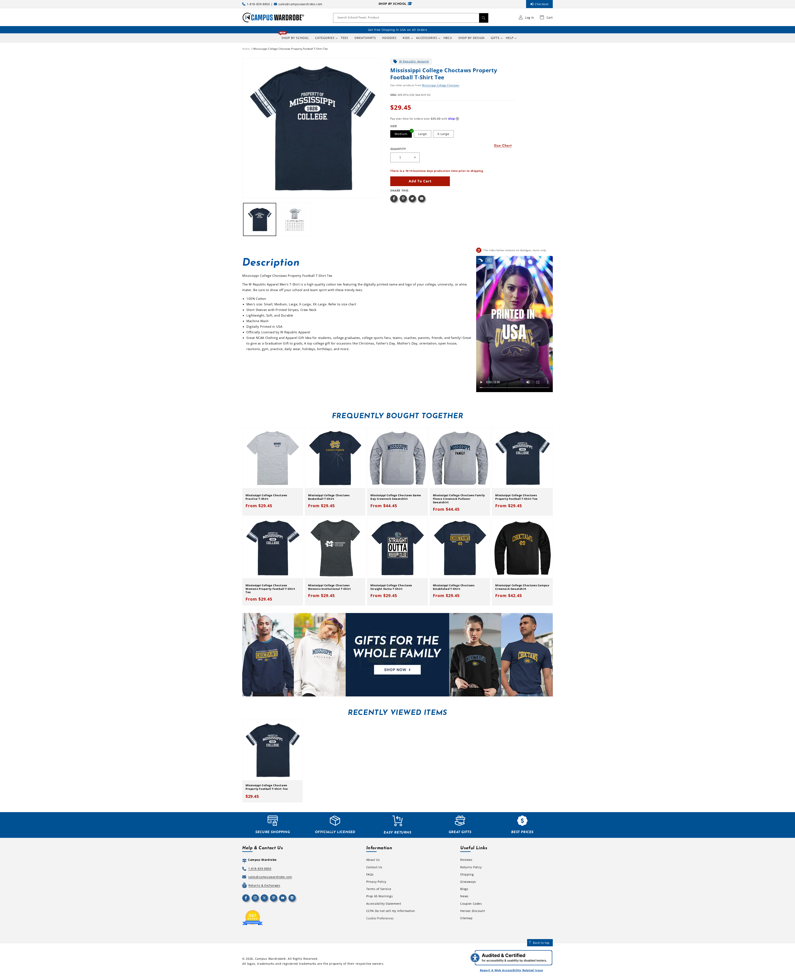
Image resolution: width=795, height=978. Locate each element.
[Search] (483, 18)
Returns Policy (471, 867)
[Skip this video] (480, 260)
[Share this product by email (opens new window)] (421, 198)
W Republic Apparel (414, 61)
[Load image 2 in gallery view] (294, 219)
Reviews (466, 860)
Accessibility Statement (383, 904)
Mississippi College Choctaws (440, 85)
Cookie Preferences (380, 918)
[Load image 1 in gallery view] (259, 219)
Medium (401, 134)
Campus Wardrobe (269, 959)
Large (422, 134)
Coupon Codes (471, 904)
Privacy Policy (376, 882)
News (464, 896)
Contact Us (374, 867)
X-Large (443, 134)
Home (246, 49)
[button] (325, 38)
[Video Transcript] (488, 260)
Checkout (542, 4)
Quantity (398, 149)
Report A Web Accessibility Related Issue (511, 970)
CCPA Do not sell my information (390, 911)
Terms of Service (378, 889)
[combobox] (410, 18)
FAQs (370, 874)
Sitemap (466, 918)
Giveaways (468, 882)
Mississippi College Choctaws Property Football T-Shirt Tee (290, 49)
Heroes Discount (472, 911)
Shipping (467, 874)
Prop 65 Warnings (379, 896)
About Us (373, 860)
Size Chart (503, 145)
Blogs (464, 889)
